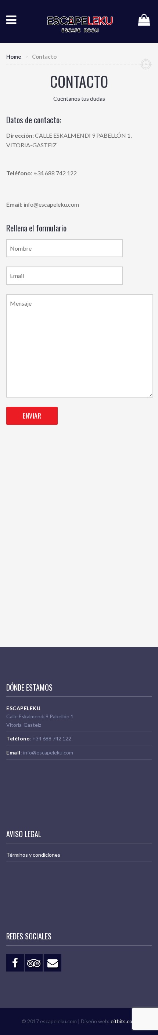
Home (13, 56)
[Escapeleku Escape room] (73, 21)
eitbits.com (123, 1021)
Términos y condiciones (33, 855)
